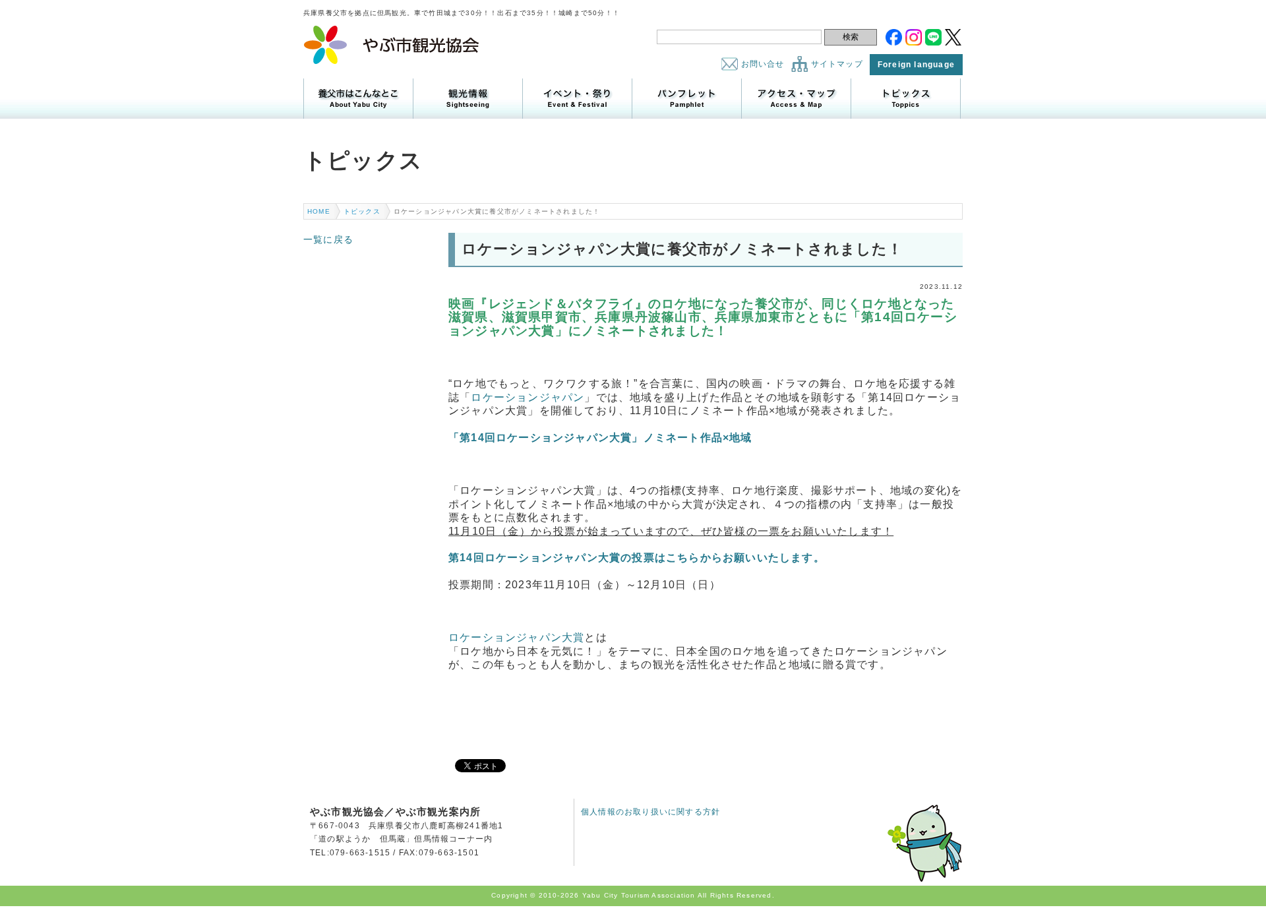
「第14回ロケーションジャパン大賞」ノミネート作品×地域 (600, 437)
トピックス (905, 98)
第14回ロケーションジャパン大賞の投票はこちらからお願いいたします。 (636, 557)
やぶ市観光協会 (392, 45)
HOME (318, 211)
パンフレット (686, 98)
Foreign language (916, 64)
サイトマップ (837, 64)
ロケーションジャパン (527, 397)
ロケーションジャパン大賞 (516, 637)
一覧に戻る (328, 239)
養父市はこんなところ (358, 98)
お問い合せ (763, 64)
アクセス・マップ (796, 98)
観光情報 (467, 98)
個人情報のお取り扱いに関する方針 (650, 811)
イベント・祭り (577, 98)
